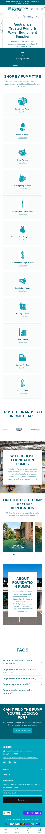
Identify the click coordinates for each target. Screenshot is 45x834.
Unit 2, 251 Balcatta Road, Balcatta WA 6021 (20, 757)
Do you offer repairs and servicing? (20, 678)
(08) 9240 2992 (12, 754)
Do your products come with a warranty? (17, 692)
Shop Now (22, 112)
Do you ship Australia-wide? (16, 684)
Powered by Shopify (32, 820)
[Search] (32, 9)
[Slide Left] (4, 2)
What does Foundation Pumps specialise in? (18, 662)
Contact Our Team (21, 731)
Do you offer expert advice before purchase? (19, 671)
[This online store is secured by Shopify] (7, 813)
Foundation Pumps (18, 820)
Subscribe (21, 800)
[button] (32, 9)
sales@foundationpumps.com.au (19, 751)
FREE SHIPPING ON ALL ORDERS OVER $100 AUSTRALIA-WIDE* (22, 3)
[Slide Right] (40, 2)
